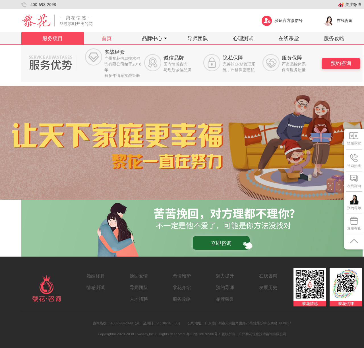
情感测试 (95, 287)
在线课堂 (288, 38)
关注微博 (352, 4)
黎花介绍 (182, 287)
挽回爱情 (139, 276)
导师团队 (197, 38)
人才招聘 (139, 299)
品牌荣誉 (225, 299)
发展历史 (268, 287)
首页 (107, 38)
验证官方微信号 (289, 20)
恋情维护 (182, 276)
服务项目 (52, 38)
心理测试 (243, 38)
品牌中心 (152, 38)
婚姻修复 (95, 276)
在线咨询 (345, 20)
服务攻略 (334, 38)
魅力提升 (225, 276)
